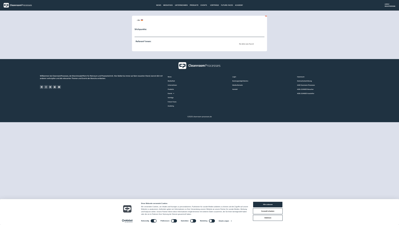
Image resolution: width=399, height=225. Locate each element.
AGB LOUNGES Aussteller (305, 93)
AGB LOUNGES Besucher (305, 89)
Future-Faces (227, 5)
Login (234, 77)
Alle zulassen (268, 204)
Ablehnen (267, 218)
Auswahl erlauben (267, 211)
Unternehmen (181, 5)
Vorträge (214, 5)
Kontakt (235, 89)
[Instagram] (46, 87)
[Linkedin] (41, 87)
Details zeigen (224, 221)
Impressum (300, 77)
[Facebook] (50, 87)
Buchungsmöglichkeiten (240, 81)
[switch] (174, 220)
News (158, 5)
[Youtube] (59, 87)
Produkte (194, 5)
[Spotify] (54, 87)
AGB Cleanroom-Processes (306, 85)
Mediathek (168, 5)
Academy (239, 5)
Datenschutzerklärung (304, 81)
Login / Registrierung (390, 5)
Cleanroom (21, 5)
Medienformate (237, 85)
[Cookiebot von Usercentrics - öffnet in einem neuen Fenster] (127, 220)
